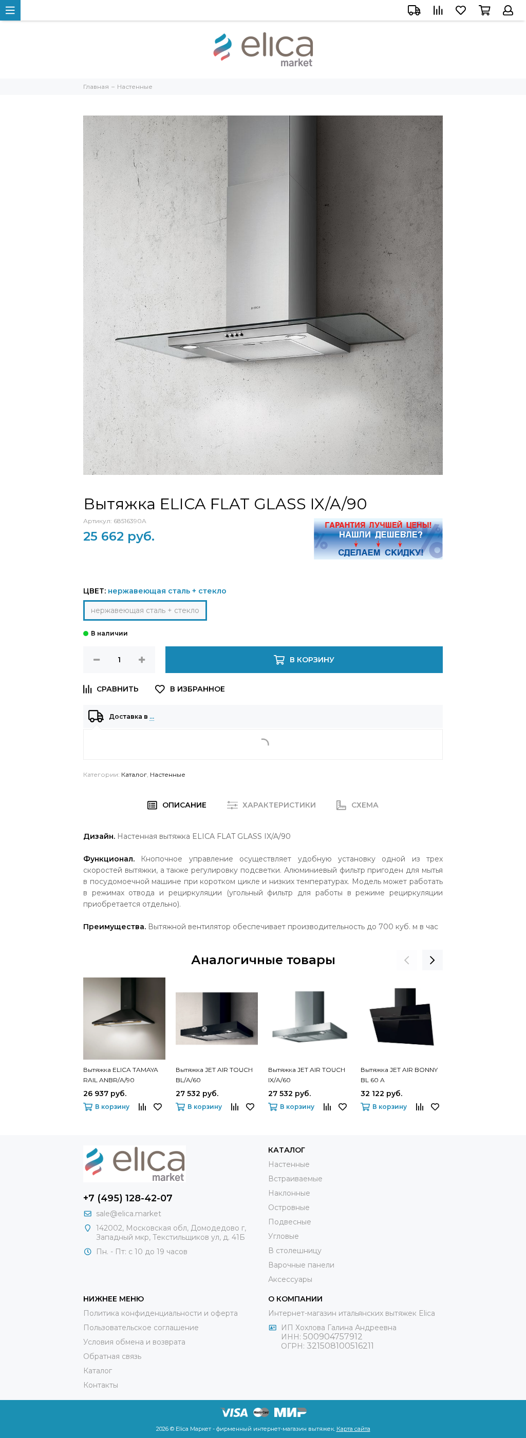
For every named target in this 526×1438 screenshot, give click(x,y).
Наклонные (289, 1193)
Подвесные (289, 1221)
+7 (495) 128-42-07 (128, 1198)
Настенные (167, 774)
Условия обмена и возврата (134, 1342)
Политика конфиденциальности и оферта (160, 1313)
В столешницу (295, 1250)
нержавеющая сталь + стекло (145, 610)
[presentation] (407, 960)
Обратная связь (112, 1356)
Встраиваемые (295, 1178)
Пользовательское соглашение (141, 1327)
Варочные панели (301, 1265)
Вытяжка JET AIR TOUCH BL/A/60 (214, 1075)
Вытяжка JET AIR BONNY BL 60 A (399, 1075)
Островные (289, 1207)
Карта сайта (353, 1428)
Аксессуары (290, 1279)
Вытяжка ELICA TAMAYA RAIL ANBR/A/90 (120, 1075)
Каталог (134, 774)
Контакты (100, 1385)
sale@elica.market (128, 1213)
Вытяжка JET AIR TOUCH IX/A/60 (306, 1075)
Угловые (283, 1236)
